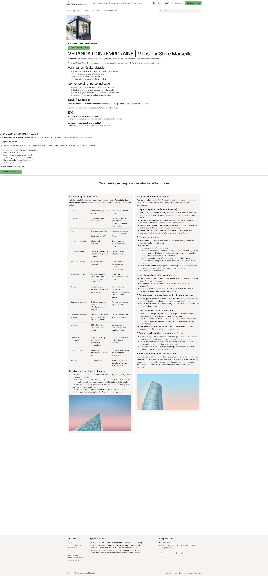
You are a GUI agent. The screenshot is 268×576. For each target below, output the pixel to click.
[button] (154, 3)
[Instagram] (182, 553)
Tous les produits (73, 11)
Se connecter (177, 3)
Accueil (69, 543)
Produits (69, 550)
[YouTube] (177, 553)
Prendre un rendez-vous (79, 48)
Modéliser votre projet (74, 558)
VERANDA (86, 11)
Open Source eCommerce (193, 573)
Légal (68, 553)
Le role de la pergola (74, 560)
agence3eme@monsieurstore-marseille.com (179, 545)
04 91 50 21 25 (167, 548)
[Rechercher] (199, 11)
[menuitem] (93, 3)
